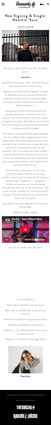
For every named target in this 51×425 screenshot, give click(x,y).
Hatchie (25, 376)
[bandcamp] (42, 4)
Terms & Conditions (25, 400)
